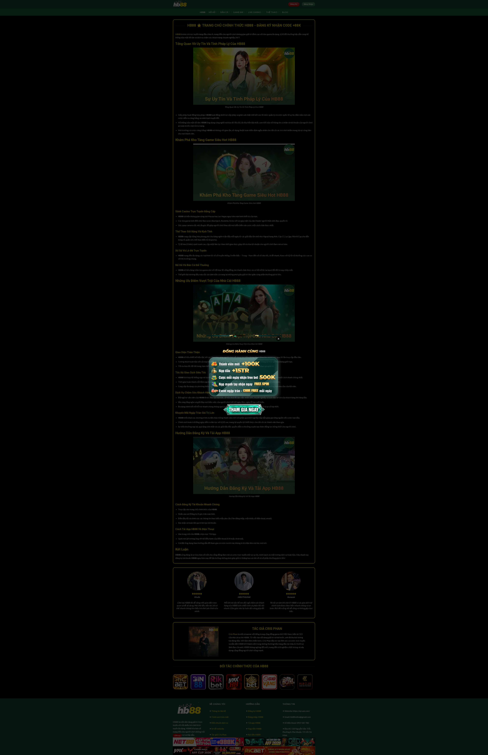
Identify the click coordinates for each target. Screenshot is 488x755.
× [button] (278, 339)
